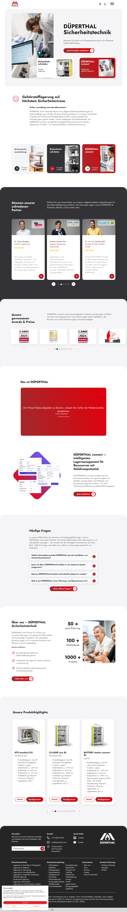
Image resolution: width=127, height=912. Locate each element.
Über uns (87, 865)
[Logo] (15, 3)
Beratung (105, 867)
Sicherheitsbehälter (55, 886)
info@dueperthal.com (59, 842)
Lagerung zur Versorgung (22, 870)
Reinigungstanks (54, 872)
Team (85, 867)
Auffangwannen (54, 874)
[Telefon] (105, 4)
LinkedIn (81, 838)
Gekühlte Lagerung (19, 877)
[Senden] (42, 848)
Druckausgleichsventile (56, 881)
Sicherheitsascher (55, 879)
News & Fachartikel (90, 874)
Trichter (68, 881)
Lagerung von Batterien (21, 867)
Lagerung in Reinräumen (21, 881)
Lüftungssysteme (54, 870)
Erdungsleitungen (72, 865)
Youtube (80, 842)
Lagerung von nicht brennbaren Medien (27, 884)
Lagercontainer (71, 884)
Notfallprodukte (54, 884)
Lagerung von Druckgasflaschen (24, 872)
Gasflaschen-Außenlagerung (71, 875)
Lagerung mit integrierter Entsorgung (26, 874)
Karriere (87, 870)
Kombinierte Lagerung (21, 879)
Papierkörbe (70, 867)
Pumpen (68, 879)
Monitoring (52, 877)
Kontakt (104, 870)
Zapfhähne (69, 888)
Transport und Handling (70, 871)
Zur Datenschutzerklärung (64, 416)
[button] (107, 4)
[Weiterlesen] (41, 276)
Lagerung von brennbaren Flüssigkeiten (27, 865)
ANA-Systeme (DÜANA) (53, 866)
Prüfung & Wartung (108, 865)
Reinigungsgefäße (72, 886)
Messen (86, 872)
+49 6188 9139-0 (58, 838)
